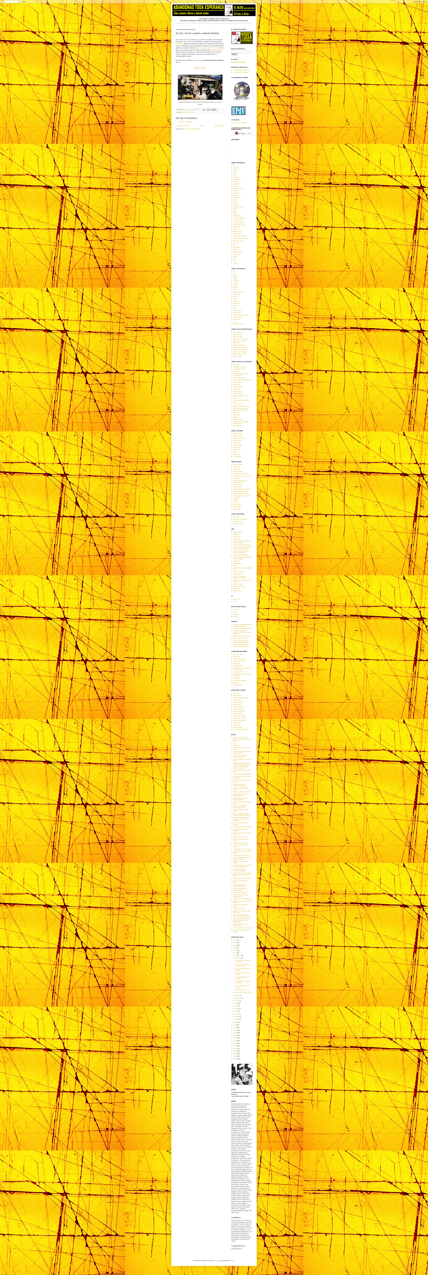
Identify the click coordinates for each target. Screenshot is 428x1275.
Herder (235, 209)
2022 (235, 950)
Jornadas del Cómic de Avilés (242, 628)
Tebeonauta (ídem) (238, 908)
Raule (235, 452)
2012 (235, 1043)
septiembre (238, 998)
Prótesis (235, 502)
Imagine (235, 213)
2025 (235, 942)
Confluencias (237, 197)
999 (234, 743)
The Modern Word (238, 524)
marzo (237, 1014)
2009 (235, 1051)
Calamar (235, 193)
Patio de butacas (238, 584)
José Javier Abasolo (239, 711)
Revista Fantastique (239, 586)
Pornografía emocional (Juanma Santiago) (240, 885)
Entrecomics (236, 384)
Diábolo (235, 283)
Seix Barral (236, 254)
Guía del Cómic (237, 393)
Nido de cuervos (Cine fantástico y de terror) (239, 577)
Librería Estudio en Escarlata (241, 489)
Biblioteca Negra (238, 465)
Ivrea (234, 296)
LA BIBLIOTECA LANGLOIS (241, 70)
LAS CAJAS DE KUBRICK (241, 72)
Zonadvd (235, 616)
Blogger (232, 1260)
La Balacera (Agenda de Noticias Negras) (240, 481)
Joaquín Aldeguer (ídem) (240, 843)
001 (234, 271)
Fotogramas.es (237, 563)
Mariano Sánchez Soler (240, 718)
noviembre (238, 958)
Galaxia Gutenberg (238, 206)
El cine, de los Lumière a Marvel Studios (242, 965)
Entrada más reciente (182, 126)
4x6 (215, 1260)
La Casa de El (237, 404)
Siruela (235, 256)
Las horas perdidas (239, 572)
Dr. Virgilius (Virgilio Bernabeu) (242, 774)
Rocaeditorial (237, 247)
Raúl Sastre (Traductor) (240, 892)
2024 (235, 945)
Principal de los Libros (239, 236)
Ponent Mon (236, 312)
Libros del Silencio (238, 222)
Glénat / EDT (237, 294)
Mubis (235, 612)
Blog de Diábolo (238, 334)
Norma (235, 306)
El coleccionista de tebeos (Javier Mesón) (241, 374)
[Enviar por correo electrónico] (207, 110)
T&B (234, 259)
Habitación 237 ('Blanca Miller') (242, 827)
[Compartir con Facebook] (213, 110)
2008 (235, 1053)
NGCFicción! (237, 227)
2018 (235, 1027)
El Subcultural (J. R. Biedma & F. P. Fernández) (242, 668)
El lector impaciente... (239, 377)
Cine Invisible (237, 536)
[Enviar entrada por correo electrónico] (203, 109)
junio (236, 1006)
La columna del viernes (188, 112)
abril (236, 1011)
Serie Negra (236, 509)
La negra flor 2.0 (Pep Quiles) (242, 849)
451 (234, 166)
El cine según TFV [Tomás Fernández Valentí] (241, 551)
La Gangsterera (237, 484)
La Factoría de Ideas (239, 218)
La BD (235, 398)
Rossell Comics (237, 317)
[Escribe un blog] (209, 110)
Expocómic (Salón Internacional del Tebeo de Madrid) (242, 625)
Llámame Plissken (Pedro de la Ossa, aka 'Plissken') (242, 858)
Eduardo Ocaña (237, 436)
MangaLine (236, 303)
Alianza (235, 172)
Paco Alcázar (237, 447)
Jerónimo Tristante (238, 709)
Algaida (235, 170)
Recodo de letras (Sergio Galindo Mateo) (240, 895)
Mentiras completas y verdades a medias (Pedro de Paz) (242, 866)
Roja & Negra (237, 504)
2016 (235, 1033)
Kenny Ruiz (236, 443)
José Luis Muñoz (238, 713)
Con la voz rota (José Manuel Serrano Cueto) (242, 752)
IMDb (234, 565)
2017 (235, 1030)
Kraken (235, 299)
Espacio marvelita (238, 386)
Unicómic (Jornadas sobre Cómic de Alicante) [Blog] (241, 641)
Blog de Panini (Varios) (240, 352)
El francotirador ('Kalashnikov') (242, 792)
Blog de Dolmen (238, 336)
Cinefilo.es (236, 539)
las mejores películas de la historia (207, 48)
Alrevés (235, 181)
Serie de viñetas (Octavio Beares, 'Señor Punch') (240, 409)
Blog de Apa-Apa (238, 332)
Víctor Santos (237, 456)
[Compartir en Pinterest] (215, 110)
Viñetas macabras (240, 990)
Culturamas (236, 663)
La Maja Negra (237, 487)
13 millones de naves (239, 367)
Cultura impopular (238, 661)
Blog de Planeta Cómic (240, 354)
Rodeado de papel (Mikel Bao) (242, 898)
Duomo (235, 200)
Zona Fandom (237, 685)
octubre (237, 995)
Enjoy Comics (237, 382)
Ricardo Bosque (238, 727)
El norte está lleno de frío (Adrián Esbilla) (240, 795)
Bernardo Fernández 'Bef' (240, 697)
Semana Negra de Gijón (240, 638)
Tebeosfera (236, 415)
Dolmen (235, 287)
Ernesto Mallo (237, 704)
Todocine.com (237, 591)
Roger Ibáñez (237, 454)
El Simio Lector (237, 521)
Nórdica (235, 229)
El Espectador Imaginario (240, 555)
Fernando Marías (238, 707)
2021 (235, 953)
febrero (237, 1016)
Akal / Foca (236, 168)
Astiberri (235, 278)
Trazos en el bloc (238, 419)
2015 (235, 1035)
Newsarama (236, 678)
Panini (235, 308)
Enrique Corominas (239, 438)
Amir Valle (236, 693)
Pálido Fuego (237, 234)
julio (236, 1003)
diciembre (238, 955)
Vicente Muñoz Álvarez (240, 729)
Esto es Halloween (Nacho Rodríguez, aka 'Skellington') (241, 814)
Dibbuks (235, 285)
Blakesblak (236, 467)
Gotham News (237, 391)
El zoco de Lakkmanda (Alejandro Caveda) (240, 806)
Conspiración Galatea (239, 659)
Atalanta (235, 186)
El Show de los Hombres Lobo (242, 380)
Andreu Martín (237, 695)
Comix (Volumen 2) (238, 369)
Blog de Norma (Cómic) (240, 347)
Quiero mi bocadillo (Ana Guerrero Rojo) (240, 889)
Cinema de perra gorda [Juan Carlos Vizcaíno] (242, 541)
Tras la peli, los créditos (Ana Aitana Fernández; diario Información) (241, 920)
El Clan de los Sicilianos (240, 474)
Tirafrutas (236, 417)
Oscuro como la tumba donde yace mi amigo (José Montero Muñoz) (242, 874)
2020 (235, 1022)
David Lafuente (237, 434)
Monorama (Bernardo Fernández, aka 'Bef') (239, 870)
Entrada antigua (219, 126)
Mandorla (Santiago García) (241, 406)
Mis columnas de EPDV (240, 123)
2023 (235, 948)
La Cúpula (236, 301)
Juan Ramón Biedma (239, 716)
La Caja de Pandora (239, 672)
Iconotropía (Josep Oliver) (240, 396)
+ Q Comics (236, 364)
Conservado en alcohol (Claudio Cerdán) (240, 756)
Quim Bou (236, 449)
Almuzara (236, 177)
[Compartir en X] (211, 110)
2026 (235, 940)
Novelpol (235, 500)
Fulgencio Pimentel (239, 292)
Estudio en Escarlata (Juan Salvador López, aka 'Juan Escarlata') (241, 819)
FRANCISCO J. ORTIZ (238, 62)
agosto (237, 1001)
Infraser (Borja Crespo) (240, 837)
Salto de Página (238, 252)
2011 (235, 1046)
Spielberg (220, 50)
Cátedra (235, 195)
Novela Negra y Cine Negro (241, 493)
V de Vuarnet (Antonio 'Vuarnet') (242, 928)
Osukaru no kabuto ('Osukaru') (242, 878)
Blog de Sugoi (237, 356)
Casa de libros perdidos (240, 519)
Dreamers (236, 371)
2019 (235, 1025)
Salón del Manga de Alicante (241, 636)
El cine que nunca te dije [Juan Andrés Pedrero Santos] (242, 548)
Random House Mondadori (241, 238)
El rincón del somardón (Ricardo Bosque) (240, 798)
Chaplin (212, 50)
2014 (235, 1038)
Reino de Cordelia (238, 241)
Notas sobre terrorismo (240, 680)
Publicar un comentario (186, 122)
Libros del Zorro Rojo (239, 225)
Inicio (201, 126)
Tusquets (235, 263)
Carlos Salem (237, 700)
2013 (235, 1040)
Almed (235, 175)
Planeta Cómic (237, 310)
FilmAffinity (179, 44)
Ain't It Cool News (238, 654)
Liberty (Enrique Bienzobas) (241, 855)
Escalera (235, 204)
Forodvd (235, 609)
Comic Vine (236, 656)
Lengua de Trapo (238, 220)
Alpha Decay (237, 179)
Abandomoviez (237, 532)
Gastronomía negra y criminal (242, 476)
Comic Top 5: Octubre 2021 (243, 992)
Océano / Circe (237, 231)
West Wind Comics (238, 324)
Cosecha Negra (237, 471)
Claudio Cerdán (238, 702)
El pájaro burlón (238, 666)
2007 (235, 1056)
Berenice (235, 191)
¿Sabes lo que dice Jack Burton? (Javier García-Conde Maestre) (242, 739)
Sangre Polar (237, 506)
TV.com (235, 601)
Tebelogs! (236, 412)
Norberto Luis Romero (239, 720)
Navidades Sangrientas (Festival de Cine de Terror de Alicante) (242, 632)
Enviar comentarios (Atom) (192, 129)
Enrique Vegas (237, 440)
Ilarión (235, 211)
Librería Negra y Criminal (240, 491)
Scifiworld (236, 588)
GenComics (236, 389)
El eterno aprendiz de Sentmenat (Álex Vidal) (240, 785)
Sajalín (235, 250)
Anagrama (236, 184)
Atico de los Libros (238, 188)
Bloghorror (236, 534)
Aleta (234, 274)
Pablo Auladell (237, 445)
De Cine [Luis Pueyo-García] (241, 545)
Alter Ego (235, 745)
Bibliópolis (236, 517)
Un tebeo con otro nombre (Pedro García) (241, 422)
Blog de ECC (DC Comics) (241, 339)
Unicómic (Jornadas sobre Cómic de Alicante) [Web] (241, 645)
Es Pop (235, 202)
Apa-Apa (235, 276)
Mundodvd (236, 614)
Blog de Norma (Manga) (240, 349)
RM (234, 245)
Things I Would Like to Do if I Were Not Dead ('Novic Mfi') (241, 915)
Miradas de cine (238, 574)
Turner (235, 261)
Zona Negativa (237, 425)
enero (237, 1019)
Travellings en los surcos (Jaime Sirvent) (240, 925)
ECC (234, 290)
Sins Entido (236, 319)
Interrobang (236, 478)
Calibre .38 (236, 469)
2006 (235, 1059)
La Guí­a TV (236, 599)
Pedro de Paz (237, 722)
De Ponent (236, 281)
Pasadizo (236, 682)
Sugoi (234, 321)
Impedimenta (237, 216)
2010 (235, 1048)
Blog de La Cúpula (238, 345)
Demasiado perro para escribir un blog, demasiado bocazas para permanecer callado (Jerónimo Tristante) (242, 765)
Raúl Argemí (236, 725)
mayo (236, 1008)
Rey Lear (235, 243)
